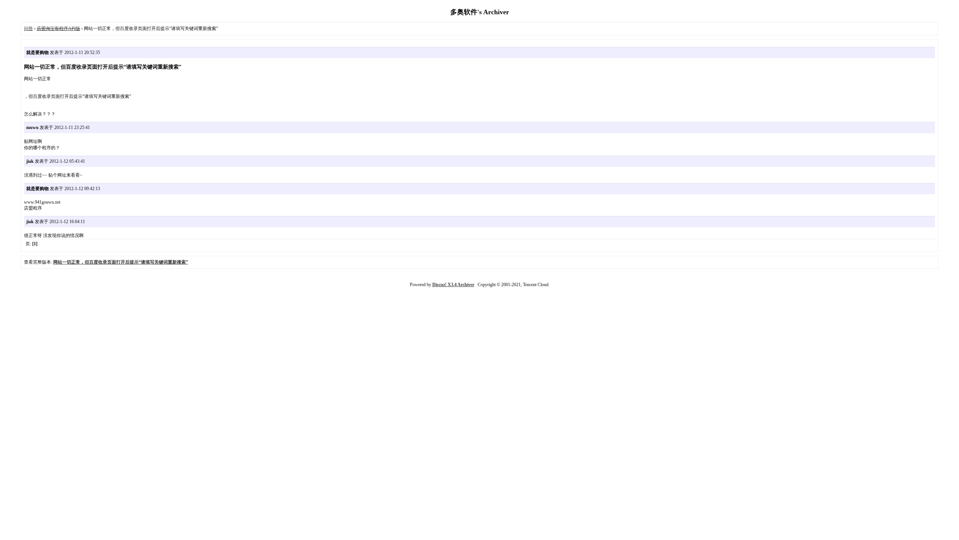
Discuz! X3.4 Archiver (453, 284)
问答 (28, 28)
